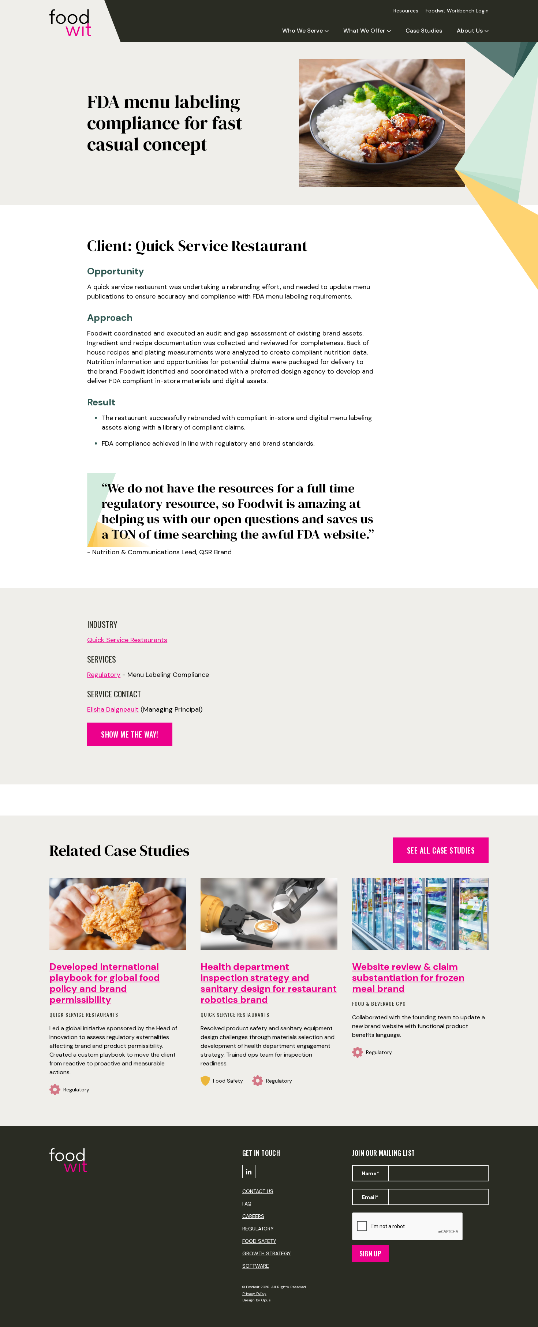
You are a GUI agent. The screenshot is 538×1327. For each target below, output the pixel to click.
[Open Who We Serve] (327, 30)
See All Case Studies (441, 850)
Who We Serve (302, 30)
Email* (370, 1197)
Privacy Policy (254, 1294)
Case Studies (424, 30)
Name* (370, 1173)
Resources (405, 10)
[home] (76, 22)
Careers (253, 1216)
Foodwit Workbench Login (457, 10)
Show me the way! (129, 734)
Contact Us (257, 1191)
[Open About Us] (487, 30)
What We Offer (364, 30)
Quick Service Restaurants (127, 640)
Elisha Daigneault (113, 709)
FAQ (246, 1203)
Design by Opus (256, 1300)
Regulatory (103, 674)
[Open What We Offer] (389, 30)
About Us (470, 30)
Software (255, 1266)
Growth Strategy (266, 1253)
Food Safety (259, 1241)
